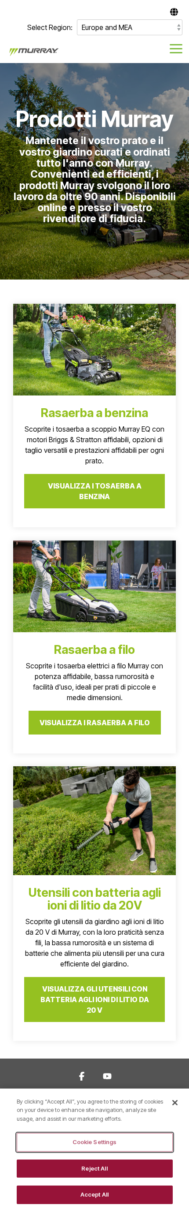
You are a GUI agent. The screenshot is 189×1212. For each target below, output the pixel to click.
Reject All (94, 1168)
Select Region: (50, 27)
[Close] (175, 1102)
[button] (176, 48)
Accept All (94, 1194)
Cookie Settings (95, 1141)
